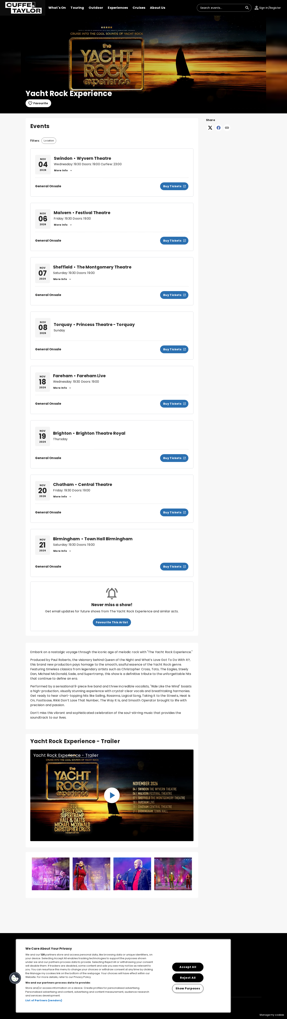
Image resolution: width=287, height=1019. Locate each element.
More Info (61, 170)
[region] (123, 976)
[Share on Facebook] (218, 130)
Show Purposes (188, 988)
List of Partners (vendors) (43, 1000)
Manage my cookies (272, 1014)
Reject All (188, 978)
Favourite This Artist (112, 622)
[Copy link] (227, 128)
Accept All (187, 967)
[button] (22, 8)
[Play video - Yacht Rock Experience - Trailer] (112, 795)
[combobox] (222, 8)
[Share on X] (210, 130)
